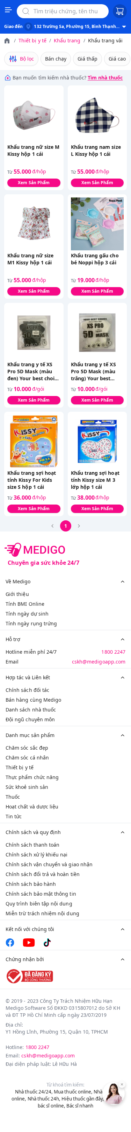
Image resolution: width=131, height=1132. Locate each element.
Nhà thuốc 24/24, (34, 1092)
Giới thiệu (17, 594)
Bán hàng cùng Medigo (33, 699)
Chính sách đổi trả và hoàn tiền (43, 874)
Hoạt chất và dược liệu (32, 806)
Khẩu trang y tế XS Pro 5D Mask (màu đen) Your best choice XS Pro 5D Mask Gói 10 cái (33, 371)
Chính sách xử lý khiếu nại (37, 854)
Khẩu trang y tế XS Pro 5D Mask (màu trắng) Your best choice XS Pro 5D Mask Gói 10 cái (93, 371)
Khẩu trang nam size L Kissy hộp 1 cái (96, 150)
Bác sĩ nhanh (79, 1106)
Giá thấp (87, 58)
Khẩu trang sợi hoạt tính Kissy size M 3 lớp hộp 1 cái (95, 480)
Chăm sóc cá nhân (27, 757)
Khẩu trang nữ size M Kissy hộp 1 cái (33, 150)
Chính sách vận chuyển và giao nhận (49, 864)
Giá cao (117, 58)
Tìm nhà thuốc (105, 77)
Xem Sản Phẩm (34, 183)
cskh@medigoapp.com (98, 661)
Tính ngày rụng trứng (31, 623)
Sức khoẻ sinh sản (27, 787)
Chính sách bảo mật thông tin (41, 893)
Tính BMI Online (25, 603)
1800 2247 (113, 651)
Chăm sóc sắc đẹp (27, 747)
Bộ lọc (27, 58)
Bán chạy (55, 58)
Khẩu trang (67, 40)
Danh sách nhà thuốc (31, 709)
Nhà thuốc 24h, (44, 1099)
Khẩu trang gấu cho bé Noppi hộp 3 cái (95, 259)
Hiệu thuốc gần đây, (82, 1099)
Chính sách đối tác (27, 690)
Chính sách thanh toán (32, 844)
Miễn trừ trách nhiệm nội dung (42, 913)
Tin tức (14, 816)
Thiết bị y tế (32, 40)
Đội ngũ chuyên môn (30, 719)
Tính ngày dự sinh (27, 613)
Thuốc (13, 796)
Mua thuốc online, (73, 1092)
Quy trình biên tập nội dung (39, 903)
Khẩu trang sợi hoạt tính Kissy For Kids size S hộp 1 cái (31, 480)
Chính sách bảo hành (31, 884)
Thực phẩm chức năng (32, 777)
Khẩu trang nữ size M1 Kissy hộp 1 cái (30, 259)
